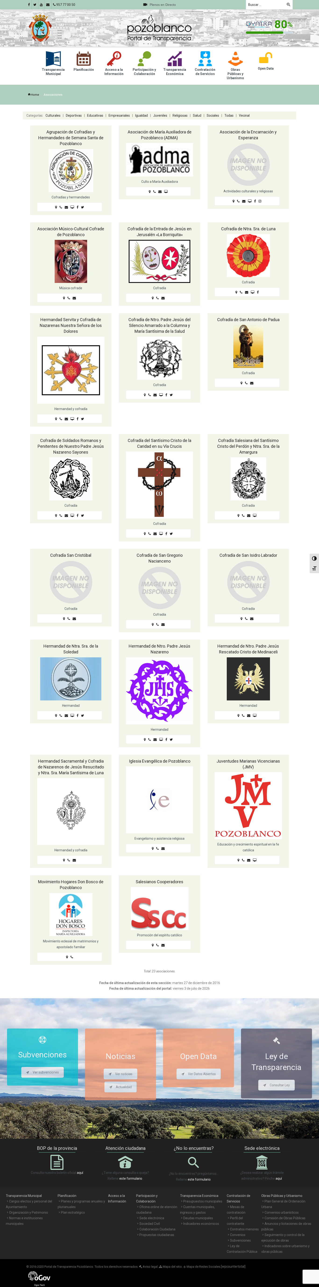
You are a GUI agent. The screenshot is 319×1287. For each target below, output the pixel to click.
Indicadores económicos (201, 1224)
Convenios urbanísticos (282, 1212)
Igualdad (141, 115)
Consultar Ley (280, 1085)
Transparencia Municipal (24, 1196)
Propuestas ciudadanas (156, 1235)
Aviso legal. (150, 1266)
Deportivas (74, 115)
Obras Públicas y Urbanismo (281, 1196)
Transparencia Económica (199, 1196)
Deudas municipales (198, 1218)
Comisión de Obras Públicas (285, 1218)
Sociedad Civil (149, 1224)
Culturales (53, 115)
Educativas (95, 115)
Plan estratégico (73, 1212)
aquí (80, 1173)
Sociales (213, 115)
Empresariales (119, 115)
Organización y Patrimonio (28, 1212)
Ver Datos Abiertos (202, 1074)
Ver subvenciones (46, 1072)
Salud (197, 115)
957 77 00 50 (65, 5)
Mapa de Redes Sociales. (202, 1266)
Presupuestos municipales (202, 1201)
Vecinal (244, 115)
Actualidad (124, 1087)
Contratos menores (244, 1229)
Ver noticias (123, 1074)
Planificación (67, 1196)
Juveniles (160, 115)
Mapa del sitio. (172, 1266)
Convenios (237, 1235)
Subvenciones (240, 1240)
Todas (229, 115)
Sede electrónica (151, 1218)
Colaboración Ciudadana (157, 1229)
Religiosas (180, 115)
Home (35, 94)
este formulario (130, 1178)
